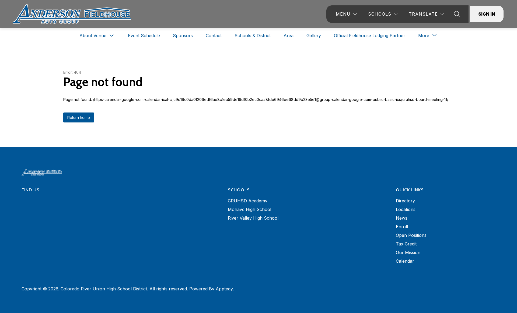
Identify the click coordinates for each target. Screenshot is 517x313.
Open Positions (411, 235)
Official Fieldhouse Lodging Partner (369, 35)
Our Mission (408, 252)
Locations (405, 209)
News (401, 218)
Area (289, 35)
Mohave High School (249, 209)
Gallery (313, 35)
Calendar (405, 261)
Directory (405, 200)
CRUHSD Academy (247, 200)
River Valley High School (253, 218)
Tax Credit (406, 244)
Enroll (402, 226)
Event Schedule (144, 35)
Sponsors (183, 35)
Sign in (486, 14)
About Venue (92, 35)
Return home (78, 117)
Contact (214, 35)
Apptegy (224, 288)
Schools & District (253, 35)
